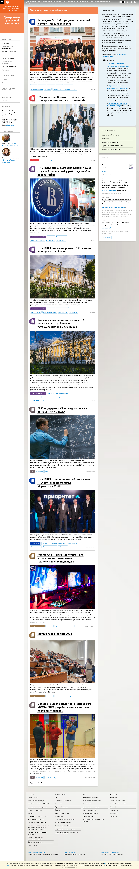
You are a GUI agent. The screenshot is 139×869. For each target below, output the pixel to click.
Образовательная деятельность (7, 47)
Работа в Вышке (32, 845)
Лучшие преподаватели (9, 66)
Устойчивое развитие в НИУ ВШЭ (38, 804)
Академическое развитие (90, 813)
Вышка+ (57, 810)
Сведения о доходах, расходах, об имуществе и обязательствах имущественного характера (39, 827)
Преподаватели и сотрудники (7, 62)
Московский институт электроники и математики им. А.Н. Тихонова (12, 9)
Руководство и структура (36, 801)
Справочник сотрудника (110, 142)
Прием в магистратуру (62, 813)
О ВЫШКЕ (31, 794)
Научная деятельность (9, 51)
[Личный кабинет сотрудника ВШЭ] (131, 2)
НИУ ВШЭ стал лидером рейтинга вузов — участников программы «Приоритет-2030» (63, 482)
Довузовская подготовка (63, 801)
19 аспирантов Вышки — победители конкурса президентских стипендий (61, 98)
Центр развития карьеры (63, 822)
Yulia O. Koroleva (107, 207)
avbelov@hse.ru (10, 125)
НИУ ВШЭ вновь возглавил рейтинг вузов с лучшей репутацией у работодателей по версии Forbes (64, 171)
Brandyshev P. (112, 190)
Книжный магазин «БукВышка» (119, 804)
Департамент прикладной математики (12, 20)
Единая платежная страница (36, 842)
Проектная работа (8, 58)
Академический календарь (110, 135)
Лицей (57, 797)
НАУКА (85, 794)
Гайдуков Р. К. (106, 171)
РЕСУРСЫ (113, 794)
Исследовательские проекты (92, 801)
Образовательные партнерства (65, 829)
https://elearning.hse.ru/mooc (110, 852)
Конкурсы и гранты (88, 816)
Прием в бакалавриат (62, 807)
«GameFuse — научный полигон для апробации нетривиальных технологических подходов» (60, 558)
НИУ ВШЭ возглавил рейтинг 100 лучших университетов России (64, 249)
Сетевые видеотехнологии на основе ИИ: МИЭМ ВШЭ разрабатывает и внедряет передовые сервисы (64, 707)
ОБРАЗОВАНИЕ (60, 794)
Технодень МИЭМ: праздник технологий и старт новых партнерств (63, 21)
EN (123, 2)
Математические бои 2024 (54, 634)
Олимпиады (59, 804)
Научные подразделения (90, 797)
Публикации (106, 158)
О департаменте (7, 43)
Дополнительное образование (65, 819)
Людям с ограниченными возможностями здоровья (36, 838)
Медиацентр (114, 810)
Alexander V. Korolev (119, 207)
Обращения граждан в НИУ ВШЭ (38, 816)
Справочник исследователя (111, 149)
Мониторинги (87, 804)
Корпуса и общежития (35, 810)
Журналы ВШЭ (114, 813)
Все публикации (106, 237)
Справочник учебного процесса (112, 146)
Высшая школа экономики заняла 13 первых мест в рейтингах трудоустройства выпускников (60, 323)
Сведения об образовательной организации (37, 833)
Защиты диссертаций (89, 810)
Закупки (30, 813)
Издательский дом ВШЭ (117, 801)
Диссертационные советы (91, 807)
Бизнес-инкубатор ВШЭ (62, 826)
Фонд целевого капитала (35, 819)
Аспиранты (5, 70)
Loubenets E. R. (106, 228)
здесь (105, 863)
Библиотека (105, 138)
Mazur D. (104, 190)
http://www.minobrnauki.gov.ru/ (37, 852)
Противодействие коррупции (37, 822)
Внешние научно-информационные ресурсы (93, 820)
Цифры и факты (33, 797)
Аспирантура (59, 816)
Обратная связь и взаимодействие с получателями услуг (66, 833)
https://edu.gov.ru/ (70, 852)
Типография (113, 807)
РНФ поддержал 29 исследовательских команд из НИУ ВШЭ (63, 409)
